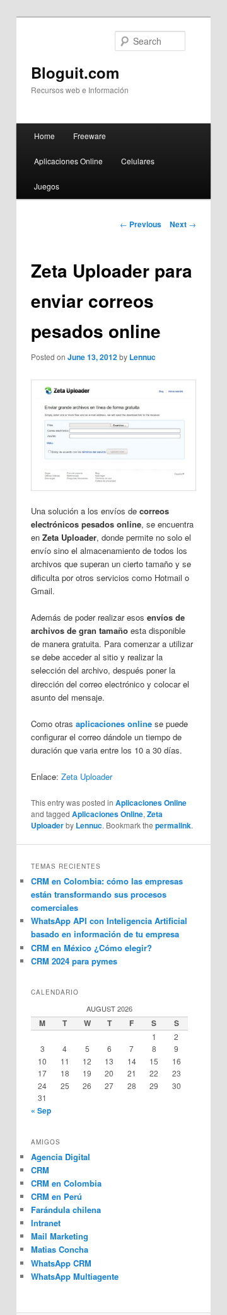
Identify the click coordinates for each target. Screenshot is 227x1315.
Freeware (89, 135)
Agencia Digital (60, 1157)
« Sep (41, 1110)
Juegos (46, 186)
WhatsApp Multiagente (75, 1276)
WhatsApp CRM (61, 1263)
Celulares (137, 160)
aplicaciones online (114, 724)
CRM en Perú (56, 1196)
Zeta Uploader (86, 776)
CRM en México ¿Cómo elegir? (91, 948)
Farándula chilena (66, 1210)
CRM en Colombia (66, 1183)
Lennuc (142, 357)
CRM (40, 1170)
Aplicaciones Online (68, 160)
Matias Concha (59, 1249)
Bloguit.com (75, 72)
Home (44, 135)
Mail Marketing (59, 1236)
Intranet (46, 1223)
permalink (173, 825)
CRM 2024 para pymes (74, 961)
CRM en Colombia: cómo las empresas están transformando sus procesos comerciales (107, 894)
